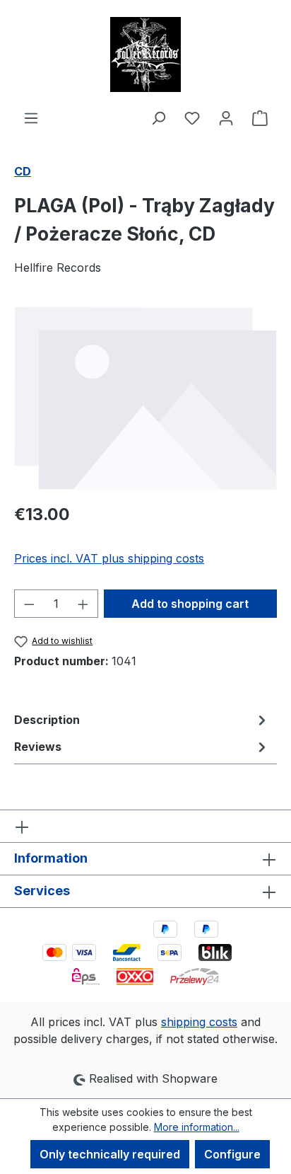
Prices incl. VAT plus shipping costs (109, 558)
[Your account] (226, 117)
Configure (232, 1154)
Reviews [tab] (37, 746)
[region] (145, 397)
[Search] (158, 117)
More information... (196, 1127)
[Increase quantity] (83, 603)
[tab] (142, 719)
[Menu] (31, 117)
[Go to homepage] (145, 54)
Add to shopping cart (190, 604)
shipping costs (199, 1022)
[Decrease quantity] (29, 603)
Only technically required (110, 1154)
